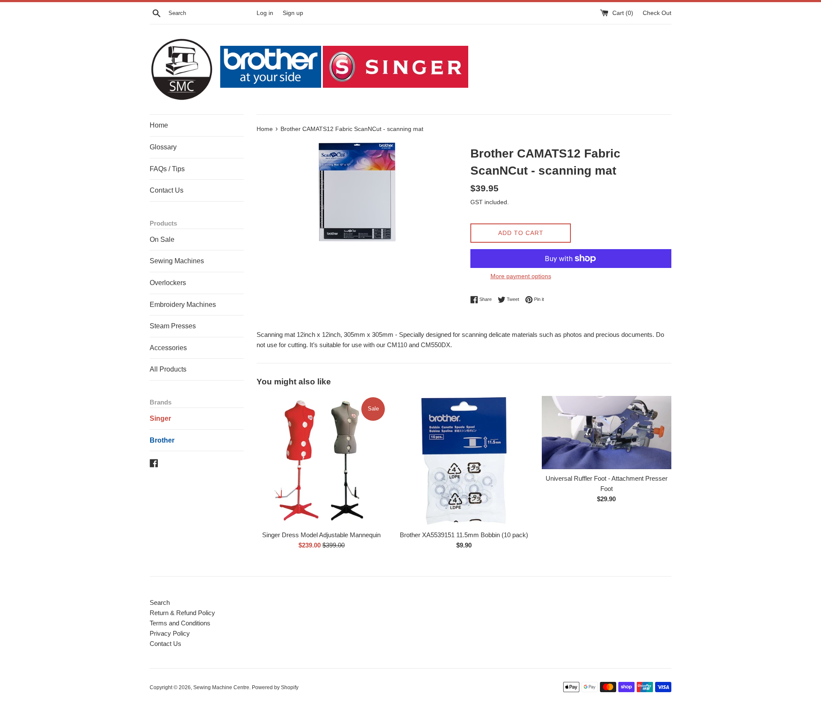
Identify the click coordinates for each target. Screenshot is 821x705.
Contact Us (166, 190)
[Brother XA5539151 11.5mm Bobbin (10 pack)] (464, 461)
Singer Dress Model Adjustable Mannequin (321, 534)
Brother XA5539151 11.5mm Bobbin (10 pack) (464, 534)
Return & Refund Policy (182, 612)
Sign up (293, 13)
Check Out (657, 13)
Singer (160, 418)
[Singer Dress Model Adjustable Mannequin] (321, 461)
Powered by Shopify (275, 687)
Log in (265, 13)
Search (160, 602)
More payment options (520, 276)
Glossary (163, 147)
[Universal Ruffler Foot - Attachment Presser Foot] (606, 432)
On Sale (162, 239)
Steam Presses (173, 326)
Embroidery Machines (183, 304)
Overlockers (168, 282)
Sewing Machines (177, 261)
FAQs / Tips (167, 169)
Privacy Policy (170, 633)
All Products (168, 369)
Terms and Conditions (180, 623)
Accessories (168, 347)
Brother (162, 440)
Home (159, 125)
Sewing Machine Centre (221, 687)
